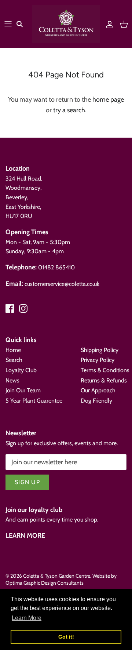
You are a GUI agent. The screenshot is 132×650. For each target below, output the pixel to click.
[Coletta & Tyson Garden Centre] (66, 24)
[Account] (108, 24)
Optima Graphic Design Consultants (45, 583)
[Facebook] (10, 308)
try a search (69, 110)
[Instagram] (23, 308)
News (12, 380)
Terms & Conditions (105, 370)
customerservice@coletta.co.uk (62, 283)
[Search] (24, 24)
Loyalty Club (21, 370)
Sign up (27, 482)
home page (108, 99)
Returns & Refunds (104, 380)
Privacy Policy (97, 359)
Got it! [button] (66, 637)
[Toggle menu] (8, 24)
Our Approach (98, 390)
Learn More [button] (26, 618)
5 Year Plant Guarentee (34, 400)
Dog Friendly (96, 400)
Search (14, 359)
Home (13, 349)
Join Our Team (23, 390)
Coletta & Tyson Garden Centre (56, 576)
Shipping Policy (99, 349)
